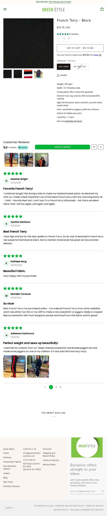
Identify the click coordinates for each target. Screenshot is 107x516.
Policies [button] (47, 449)
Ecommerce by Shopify (92, 510)
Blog (5, 477)
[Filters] (94, 147)
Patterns (7, 457)
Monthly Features (11, 486)
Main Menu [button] (8, 449)
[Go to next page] (61, 387)
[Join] (101, 491)
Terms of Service (51, 460)
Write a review (62, 147)
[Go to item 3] (41, 160)
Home (6, 453)
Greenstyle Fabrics (12, 462)
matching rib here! (73, 121)
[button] (63, 34)
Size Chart (8, 482)
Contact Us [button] (29, 449)
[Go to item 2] (26, 160)
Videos (6, 473)
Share (63, 75)
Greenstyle (42, 506)
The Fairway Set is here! (59, 2)
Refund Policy (49, 464)
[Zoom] (28, 43)
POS (72, 510)
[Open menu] (7, 9)
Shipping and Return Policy (69, 506)
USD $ (9, 508)
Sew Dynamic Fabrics (9, 467)
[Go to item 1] (11, 160)
